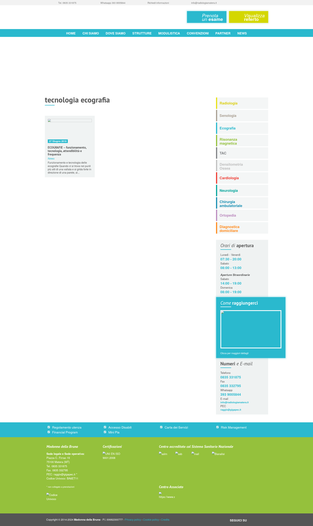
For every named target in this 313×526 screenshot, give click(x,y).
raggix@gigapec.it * (65, 474)
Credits (165, 519)
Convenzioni (198, 33)
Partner (223, 33)
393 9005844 (230, 394)
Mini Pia (113, 432)
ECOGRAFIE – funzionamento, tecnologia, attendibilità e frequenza (67, 151)
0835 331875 (230, 377)
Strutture (142, 33)
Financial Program (65, 432)
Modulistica (169, 33)
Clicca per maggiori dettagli (234, 353)
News (242, 33)
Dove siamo (116, 33)
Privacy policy (133, 519)
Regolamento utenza (67, 427)
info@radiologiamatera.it (234, 402)
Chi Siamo (90, 33)
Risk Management (233, 427)
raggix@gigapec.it (230, 409)
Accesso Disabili (120, 427)
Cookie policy (151, 519)
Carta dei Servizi (176, 427)
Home (71, 33)
